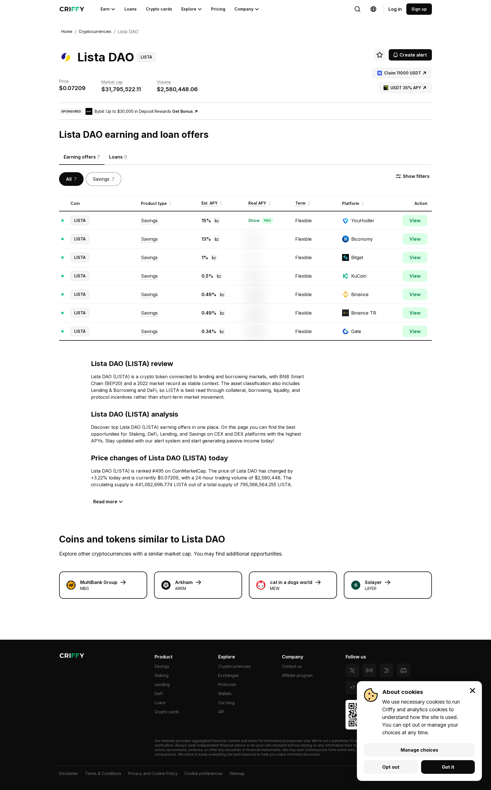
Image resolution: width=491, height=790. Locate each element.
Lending (162, 684)
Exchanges (228, 675)
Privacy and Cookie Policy (153, 773)
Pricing (218, 9)
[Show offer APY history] (216, 220)
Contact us (292, 666)
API (221, 711)
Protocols (227, 684)
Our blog (226, 702)
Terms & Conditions (103, 773)
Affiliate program (297, 675)
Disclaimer (68, 773)
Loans (130, 9)
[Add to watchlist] (379, 55)
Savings (162, 666)
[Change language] (357, 9)
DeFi (159, 693)
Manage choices (419, 750)
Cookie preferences (203, 773)
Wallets (225, 693)
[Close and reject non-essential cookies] (472, 690)
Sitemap (237, 773)
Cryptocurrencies (234, 666)
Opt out (391, 767)
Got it (448, 767)
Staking (161, 675)
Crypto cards (159, 9)
